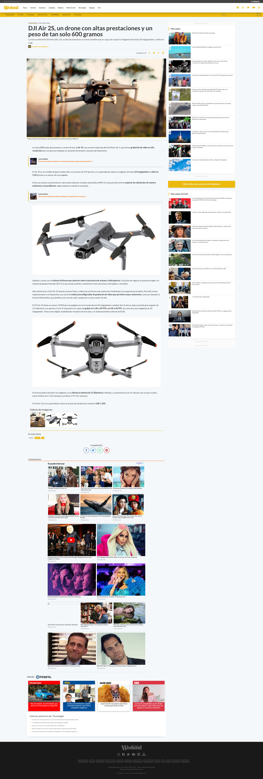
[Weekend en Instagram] (118, 754)
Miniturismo (67, 15)
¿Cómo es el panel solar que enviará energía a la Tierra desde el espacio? (54, 731)
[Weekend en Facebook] (123, 754)
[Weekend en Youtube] (133, 754)
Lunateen (176, 761)
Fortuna (120, 761)
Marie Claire (110, 761)
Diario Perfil (83, 761)
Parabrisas (137, 761)
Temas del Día (9, 15)
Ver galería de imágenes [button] (39, 46)
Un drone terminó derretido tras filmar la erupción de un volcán (61, 196)
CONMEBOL (55, 15)
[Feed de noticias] (138, 754)
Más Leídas (175, 29)
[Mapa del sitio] (144, 754)
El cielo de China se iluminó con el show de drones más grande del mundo (64, 161)
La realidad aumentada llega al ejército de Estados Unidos (50, 722)
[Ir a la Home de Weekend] (131, 747)
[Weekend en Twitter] (128, 754)
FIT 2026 (20, 15)
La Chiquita (30, 15)
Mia (168, 761)
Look (157, 761)
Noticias (100, 761)
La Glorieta (77, 15)
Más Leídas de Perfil (179, 194)
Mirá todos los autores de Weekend (201, 184)
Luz (163, 761)
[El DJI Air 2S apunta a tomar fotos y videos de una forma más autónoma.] (69, 420)
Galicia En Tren (42, 15)
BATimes (185, 761)
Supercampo (148, 761)
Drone (37, 438)
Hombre (128, 761)
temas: (31, 438)
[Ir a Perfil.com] (255, 1)
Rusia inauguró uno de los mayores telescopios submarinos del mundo (54, 728)
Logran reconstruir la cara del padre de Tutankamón (48, 725)
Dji (42, 438)
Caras (92, 761)
